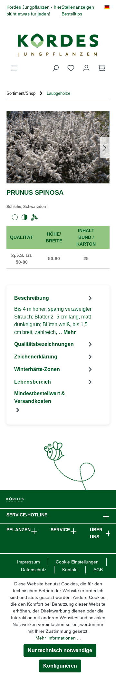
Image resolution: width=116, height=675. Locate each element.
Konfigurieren (60, 666)
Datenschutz (33, 569)
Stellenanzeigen (78, 7)
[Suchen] (55, 68)
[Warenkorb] (102, 68)
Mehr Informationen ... (58, 638)
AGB (98, 569)
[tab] (54, 315)
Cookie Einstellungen (77, 561)
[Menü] (14, 68)
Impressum (28, 561)
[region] (58, 147)
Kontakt (70, 569)
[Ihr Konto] (86, 68)
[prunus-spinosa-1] (58, 147)
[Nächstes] (105, 147)
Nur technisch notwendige (60, 650)
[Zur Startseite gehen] (58, 44)
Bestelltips (72, 14)
